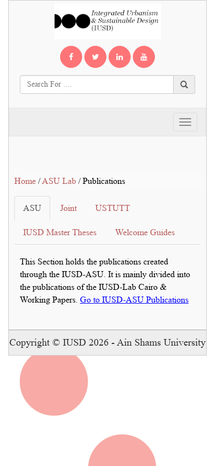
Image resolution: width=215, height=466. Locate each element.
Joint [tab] (68, 208)
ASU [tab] (32, 208)
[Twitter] (95, 57)
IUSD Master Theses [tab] (59, 232)
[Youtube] (144, 57)
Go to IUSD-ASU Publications (134, 299)
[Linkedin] (120, 57)
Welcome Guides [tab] (145, 232)
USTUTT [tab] (112, 208)
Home (25, 181)
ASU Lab (59, 181)
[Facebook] (71, 57)
